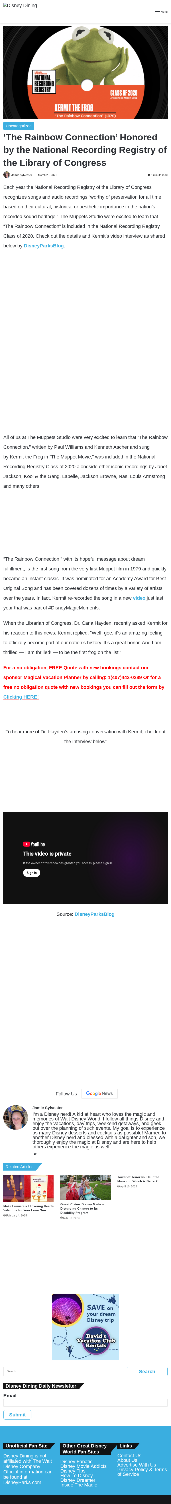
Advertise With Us (136, 1465)
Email (9, 1395)
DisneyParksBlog (44, 246)
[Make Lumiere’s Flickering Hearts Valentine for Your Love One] (28, 1188)
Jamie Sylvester (21, 175)
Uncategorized (19, 126)
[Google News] (99, 1094)
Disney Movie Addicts (83, 1466)
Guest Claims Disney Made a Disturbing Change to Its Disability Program (82, 1208)
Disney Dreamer (77, 1480)
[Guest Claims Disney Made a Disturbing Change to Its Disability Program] (85, 1187)
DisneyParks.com (22, 1482)
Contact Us (129, 1455)
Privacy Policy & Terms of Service (142, 1472)
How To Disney (76, 1475)
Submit (17, 1415)
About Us (127, 1460)
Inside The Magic (78, 1485)
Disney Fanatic (76, 1461)
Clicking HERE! (21, 697)
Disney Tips (73, 1471)
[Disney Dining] (20, 11)
